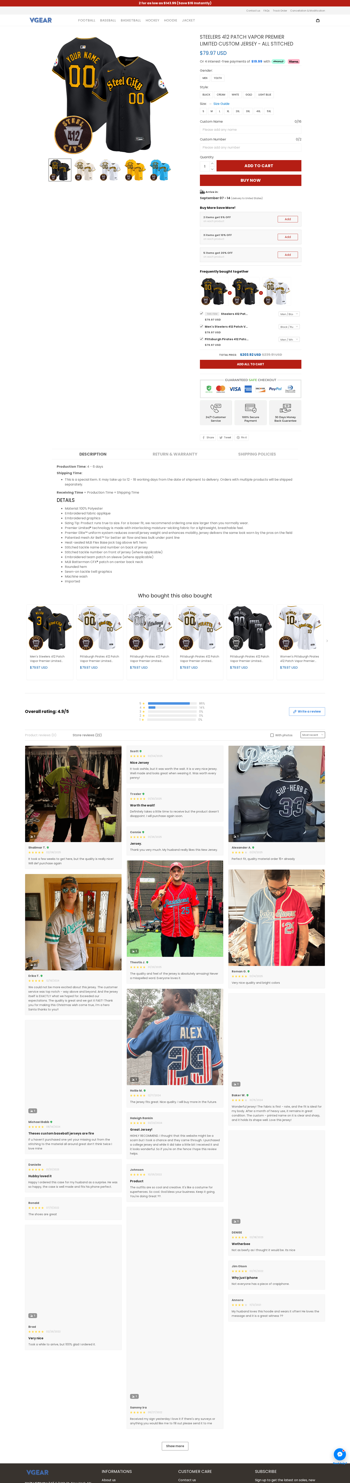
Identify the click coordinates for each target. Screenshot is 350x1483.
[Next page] (327, 641)
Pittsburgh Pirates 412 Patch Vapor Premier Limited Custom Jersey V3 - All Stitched (199, 659)
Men (205, 78)
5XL (269, 111)
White (235, 94)
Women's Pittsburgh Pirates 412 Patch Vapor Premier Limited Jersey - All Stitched (299, 659)
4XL (258, 111)
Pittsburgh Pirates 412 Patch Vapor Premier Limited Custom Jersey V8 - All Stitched (249, 659)
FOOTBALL (86, 20)
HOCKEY (152, 20)
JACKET (188, 20)
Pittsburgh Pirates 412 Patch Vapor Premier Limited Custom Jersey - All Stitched (227, 339)
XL (228, 111)
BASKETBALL (131, 20)
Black (206, 94)
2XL (238, 111)
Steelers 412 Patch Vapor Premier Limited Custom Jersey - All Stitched (235, 314)
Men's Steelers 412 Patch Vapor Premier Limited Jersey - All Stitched (227, 327)
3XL (248, 111)
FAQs (267, 10)
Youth (218, 78)
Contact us (253, 10)
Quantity (207, 157)
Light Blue (264, 94)
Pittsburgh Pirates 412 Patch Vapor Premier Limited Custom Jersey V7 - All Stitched (149, 659)
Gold (248, 94)
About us (109, 1480)
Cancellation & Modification (307, 10)
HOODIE (170, 20)
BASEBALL (108, 20)
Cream (221, 94)
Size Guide (221, 103)
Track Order (280, 10)
